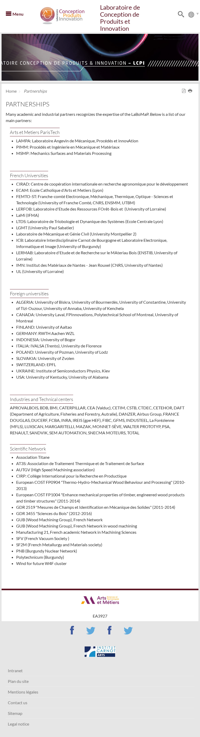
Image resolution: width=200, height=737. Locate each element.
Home (11, 90)
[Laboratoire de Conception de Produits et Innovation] (69, 15)
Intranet (15, 670)
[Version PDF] (185, 90)
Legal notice (18, 723)
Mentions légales (23, 691)
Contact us (17, 702)
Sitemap (15, 713)
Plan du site (18, 681)
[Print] (191, 90)
